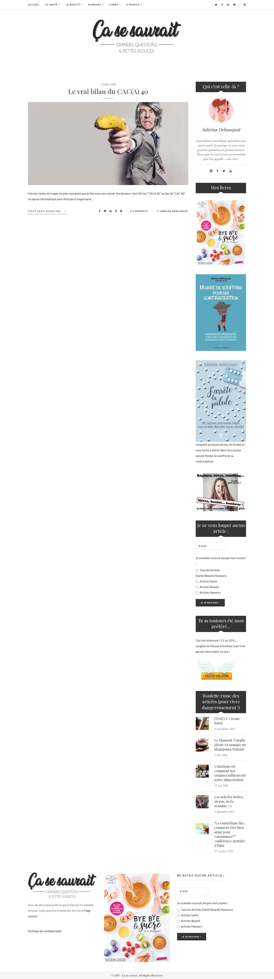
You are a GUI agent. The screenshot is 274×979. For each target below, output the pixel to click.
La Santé (51, 4)
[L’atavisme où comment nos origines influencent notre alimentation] (202, 771)
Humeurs (94, 4)
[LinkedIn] (228, 4)
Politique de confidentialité (45, 931)
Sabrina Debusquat (174, 211)
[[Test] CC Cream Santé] (202, 723)
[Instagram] (234, 4)
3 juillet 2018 (108, 84)
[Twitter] (216, 4)
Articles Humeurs (210, 592)
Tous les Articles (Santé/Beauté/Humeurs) (211, 572)
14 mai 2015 (221, 786)
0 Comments (139, 211)
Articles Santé (208, 581)
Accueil (33, 4)
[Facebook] (222, 4)
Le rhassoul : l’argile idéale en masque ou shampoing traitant (230, 744)
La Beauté (73, 4)
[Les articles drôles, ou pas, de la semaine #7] (202, 801)
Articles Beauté (209, 587)
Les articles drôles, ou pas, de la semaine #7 (229, 801)
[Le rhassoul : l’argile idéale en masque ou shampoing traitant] (202, 745)
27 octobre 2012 (223, 851)
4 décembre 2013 (224, 812)
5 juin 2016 (220, 755)
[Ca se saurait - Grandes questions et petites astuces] (137, 36)
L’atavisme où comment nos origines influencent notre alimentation (230, 773)
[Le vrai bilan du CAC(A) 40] (108, 143)
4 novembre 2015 (224, 729)
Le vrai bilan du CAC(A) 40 (108, 91)
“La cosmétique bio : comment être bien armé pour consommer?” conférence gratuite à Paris (229, 834)
